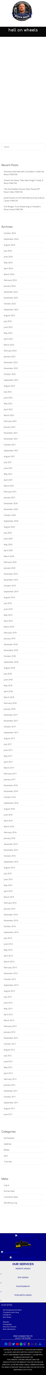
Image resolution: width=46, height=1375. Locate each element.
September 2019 (11, 591)
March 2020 (9, 556)
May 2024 (8, 262)
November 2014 (11, 920)
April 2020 (8, 550)
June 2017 (8, 750)
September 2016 (11, 803)
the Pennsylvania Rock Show (12, 1310)
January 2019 (9, 638)
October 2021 (10, 444)
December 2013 (11, 973)
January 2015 (9, 908)
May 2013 (8, 1008)
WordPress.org (10, 1203)
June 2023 (8, 327)
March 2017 (9, 767)
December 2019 (11, 574)
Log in (6, 1185)
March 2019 (9, 626)
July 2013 (8, 997)
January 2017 (9, 779)
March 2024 (9, 274)
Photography (7, 1324)
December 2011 (11, 1091)
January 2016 (9, 838)
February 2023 (10, 350)
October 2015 (10, 856)
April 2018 (8, 691)
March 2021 (9, 485)
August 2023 (9, 315)
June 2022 (8, 397)
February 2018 (10, 703)
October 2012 (10, 1044)
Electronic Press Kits (9, 1327)
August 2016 (9, 809)
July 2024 (8, 250)
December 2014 (11, 914)
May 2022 (8, 403)
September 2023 (11, 309)
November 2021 (11, 438)
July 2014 (8, 938)
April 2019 (8, 621)
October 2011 (10, 1096)
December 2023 (11, 292)
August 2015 (9, 867)
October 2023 (10, 303)
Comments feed (11, 1197)
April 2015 (8, 891)
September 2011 (11, 1102)
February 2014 (10, 967)
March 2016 (9, 826)
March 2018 (9, 697)
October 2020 (10, 515)
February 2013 (10, 1026)
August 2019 (9, 597)
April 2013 (8, 1014)
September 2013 (11, 985)
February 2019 (10, 632)
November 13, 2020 (12, 64)
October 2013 (10, 979)
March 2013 (9, 1020)
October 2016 (10, 797)
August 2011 (9, 1108)
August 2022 (9, 386)
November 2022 (11, 368)
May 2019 (8, 615)
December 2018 (11, 644)
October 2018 (10, 656)
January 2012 (9, 1085)
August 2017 (9, 738)
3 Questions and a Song (11, 1312)
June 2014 (8, 944)
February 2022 (10, 421)
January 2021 (9, 497)
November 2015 (11, 850)
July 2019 (8, 603)
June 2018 (8, 679)
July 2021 (8, 462)
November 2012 (11, 1038)
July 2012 (8, 1055)
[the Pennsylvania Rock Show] (22, 11)
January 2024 (9, 286)
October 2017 (10, 726)
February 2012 (10, 1079)
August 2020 (9, 527)
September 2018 (11, 662)
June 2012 (8, 1061)
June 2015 (8, 879)
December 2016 (11, 785)
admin (25, 64)
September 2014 (11, 932)
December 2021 (11, 433)
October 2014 (10, 926)
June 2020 (8, 538)
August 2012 (9, 1049)
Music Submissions (9, 1329)
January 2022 (9, 427)
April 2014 (8, 955)
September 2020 (11, 521)
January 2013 (9, 1032)
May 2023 (8, 333)
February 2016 (10, 832)
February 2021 (10, 491)
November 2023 (11, 297)
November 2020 (11, 509)
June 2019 (8, 609)
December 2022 (11, 362)
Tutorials (8, 1161)
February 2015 (10, 903)
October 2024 (10, 233)
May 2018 (8, 685)
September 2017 (11, 732)
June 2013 (8, 1002)
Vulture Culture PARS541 (20, 60)
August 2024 (9, 245)
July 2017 (8, 744)
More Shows (7, 1317)
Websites (6, 1322)
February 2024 (10, 280)
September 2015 (11, 861)
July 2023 (8, 321)
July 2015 (8, 873)
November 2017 (11, 720)
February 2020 (10, 562)
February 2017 (10, 773)
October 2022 (10, 374)
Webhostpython (9, 1362)
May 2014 (8, 950)
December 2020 (11, 503)
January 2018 (9, 709)
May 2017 (8, 756)
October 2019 (10, 585)
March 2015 (9, 897)
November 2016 (11, 791)
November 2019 (11, 579)
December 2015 (11, 844)
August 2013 (9, 991)
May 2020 (8, 544)
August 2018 (9, 668)
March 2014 (9, 961)
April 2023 (8, 339)
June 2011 (8, 1114)
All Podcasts (9, 1138)
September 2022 (11, 380)
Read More (8, 103)
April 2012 (8, 1073)
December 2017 (11, 715)
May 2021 (8, 474)
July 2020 (8, 532)
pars (15, 67)
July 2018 (8, 673)
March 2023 (9, 344)
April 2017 (8, 762)
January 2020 (9, 568)
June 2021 (8, 468)
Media (6, 1150)
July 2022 (8, 391)
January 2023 (9, 356)
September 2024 (11, 239)
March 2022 (9, 415)
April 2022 (8, 409)
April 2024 (8, 268)
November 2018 (11, 650)
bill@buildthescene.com (23, 1357)
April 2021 (8, 480)
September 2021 (11, 450)
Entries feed (9, 1191)
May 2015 (8, 885)
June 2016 (8, 814)
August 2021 (9, 456)
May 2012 (8, 1067)
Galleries (7, 1144)
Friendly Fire (7, 1315)
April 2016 (8, 820)
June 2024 (8, 256)
